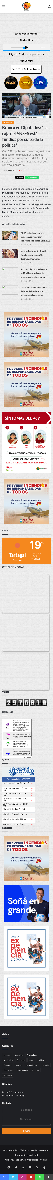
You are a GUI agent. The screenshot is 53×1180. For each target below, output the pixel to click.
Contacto (6, 1103)
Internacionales (32, 1065)
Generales (18, 1055)
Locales (7, 1055)
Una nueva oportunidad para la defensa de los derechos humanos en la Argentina (34, 291)
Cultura (18, 1065)
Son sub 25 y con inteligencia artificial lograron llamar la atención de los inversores (34, 273)
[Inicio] (27, 6)
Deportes (7, 1065)
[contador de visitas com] (26, 705)
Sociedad (8, 1075)
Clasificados (32, 1160)
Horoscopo (27, 757)
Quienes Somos (18, 1160)
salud (31, 1060)
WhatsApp (32, 177)
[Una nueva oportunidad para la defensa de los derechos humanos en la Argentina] (10, 290)
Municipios (8, 1060)
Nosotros (7, 1084)
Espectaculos (22, 1070)
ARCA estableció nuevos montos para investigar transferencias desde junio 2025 (35, 237)
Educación (8, 1070)
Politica (41, 1060)
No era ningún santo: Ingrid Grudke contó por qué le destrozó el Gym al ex (33, 255)
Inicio (7, 1160)
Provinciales (8, 122)
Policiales (21, 1060)
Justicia (45, 1065)
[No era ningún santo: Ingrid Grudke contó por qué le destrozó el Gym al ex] (10, 253)
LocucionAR (32, 1155)
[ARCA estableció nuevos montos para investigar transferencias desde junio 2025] (10, 235)
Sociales (35, 1070)
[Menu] (3, 7)
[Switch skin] (49, 7)
